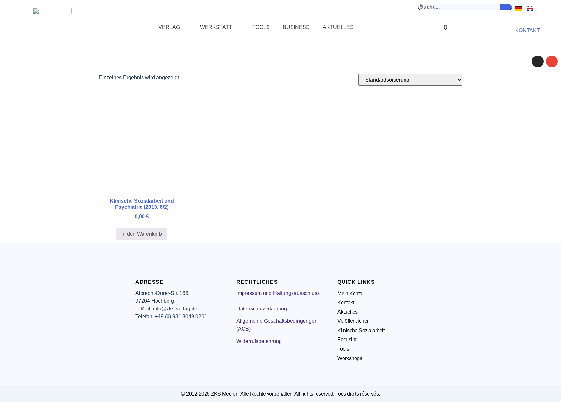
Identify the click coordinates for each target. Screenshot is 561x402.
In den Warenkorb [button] (141, 234)
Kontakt (345, 302)
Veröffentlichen (353, 321)
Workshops (349, 358)
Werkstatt (216, 27)
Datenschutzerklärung (261, 308)
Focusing (347, 339)
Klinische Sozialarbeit (360, 330)
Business (296, 27)
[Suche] (506, 7)
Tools (261, 27)
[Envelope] (552, 61)
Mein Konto (349, 293)
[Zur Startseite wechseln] (52, 27)
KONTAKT (527, 30)
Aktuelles (338, 27)
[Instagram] (537, 61)
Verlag (169, 27)
